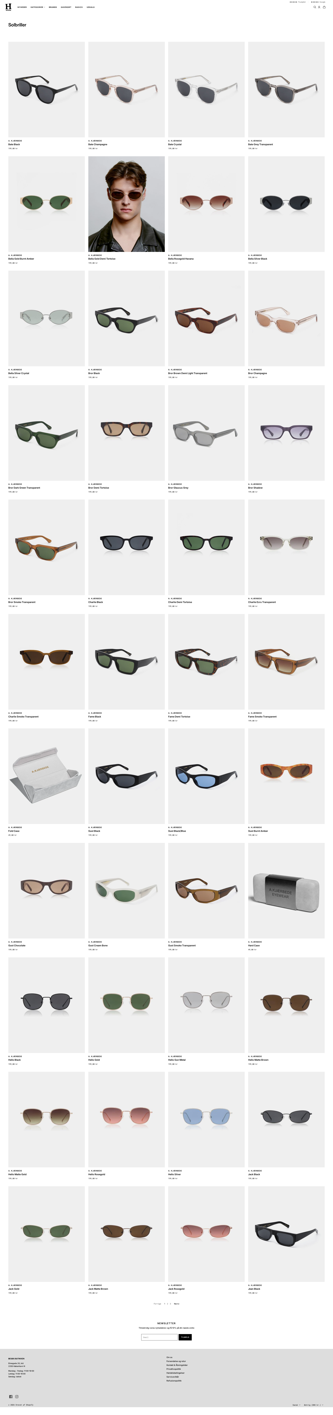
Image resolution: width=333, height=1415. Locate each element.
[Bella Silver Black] (286, 204)
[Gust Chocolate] (46, 891)
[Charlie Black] (126, 547)
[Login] (319, 7)
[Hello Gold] (126, 1005)
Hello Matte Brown (258, 1059)
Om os (169, 1357)
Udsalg (91, 7)
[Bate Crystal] (206, 89)
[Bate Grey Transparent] (286, 89)
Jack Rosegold (176, 1288)
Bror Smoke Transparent (21, 602)
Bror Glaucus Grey (178, 487)
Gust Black (94, 831)
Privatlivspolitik (173, 1369)
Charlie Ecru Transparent (262, 602)
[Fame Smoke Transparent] (286, 662)
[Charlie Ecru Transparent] (286, 547)
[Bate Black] (46, 89)
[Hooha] (8, 7)
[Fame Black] (126, 662)
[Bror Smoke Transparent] (46, 547)
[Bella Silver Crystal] (46, 318)
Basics (79, 7)
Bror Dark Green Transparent (24, 487)
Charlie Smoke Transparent (23, 716)
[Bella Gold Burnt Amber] (46, 204)
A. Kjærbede (15, 141)
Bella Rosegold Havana (181, 258)
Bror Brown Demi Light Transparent (187, 373)
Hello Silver (174, 1174)
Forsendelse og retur (176, 1361)
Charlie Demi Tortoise (180, 602)
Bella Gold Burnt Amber (21, 258)
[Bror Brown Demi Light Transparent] (206, 318)
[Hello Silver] (206, 1119)
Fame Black (94, 716)
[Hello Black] (46, 1005)
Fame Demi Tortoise (179, 716)
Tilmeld (185, 1337)
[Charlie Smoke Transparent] (46, 662)
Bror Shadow (255, 487)
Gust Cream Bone (98, 945)
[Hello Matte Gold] (46, 1119)
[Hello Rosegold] (126, 1119)
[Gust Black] (126, 776)
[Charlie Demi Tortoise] (206, 547)
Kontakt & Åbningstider (177, 1365)
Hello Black (14, 1059)
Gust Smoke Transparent (182, 945)
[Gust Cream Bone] (126, 891)
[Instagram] (16, 1396)
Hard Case (254, 945)
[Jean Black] (286, 1234)
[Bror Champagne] (286, 318)
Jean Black (254, 1288)
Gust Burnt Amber (258, 831)
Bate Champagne (97, 144)
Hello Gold (94, 1059)
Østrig (312, 1405)
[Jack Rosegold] (206, 1234)
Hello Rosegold (96, 1174)
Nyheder (22, 7)
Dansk (295, 1405)
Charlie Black (95, 602)
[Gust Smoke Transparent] (206, 891)
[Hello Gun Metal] (206, 1005)
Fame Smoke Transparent (262, 716)
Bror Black (94, 373)
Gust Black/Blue (177, 831)
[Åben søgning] (315, 7)
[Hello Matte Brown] (286, 1005)
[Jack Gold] (46, 1234)
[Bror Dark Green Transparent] (46, 433)
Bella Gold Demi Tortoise (101, 258)
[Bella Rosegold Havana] (206, 204)
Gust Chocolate (16, 945)
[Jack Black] (286, 1119)
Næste (176, 1303)
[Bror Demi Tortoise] (126, 433)
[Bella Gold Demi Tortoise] (126, 204)
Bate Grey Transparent (260, 144)
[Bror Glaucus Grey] (206, 433)
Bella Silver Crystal (18, 373)
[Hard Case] (286, 891)
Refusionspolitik (173, 1380)
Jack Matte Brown (98, 1288)
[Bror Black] (126, 318)
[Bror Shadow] (286, 433)
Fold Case (13, 831)
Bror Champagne (257, 373)
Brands (53, 7)
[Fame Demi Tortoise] (206, 662)
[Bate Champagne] (126, 89)
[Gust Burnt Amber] (286, 776)
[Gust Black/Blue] (206, 776)
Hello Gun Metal (177, 1059)
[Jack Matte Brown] (126, 1234)
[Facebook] (10, 1396)
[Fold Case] (46, 776)
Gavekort (66, 7)
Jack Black (254, 1174)
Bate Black (14, 144)
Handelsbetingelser (175, 1373)
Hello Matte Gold (17, 1174)
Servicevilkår (172, 1377)
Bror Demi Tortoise (98, 487)
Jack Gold (13, 1288)
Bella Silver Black (257, 258)
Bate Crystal (175, 144)
